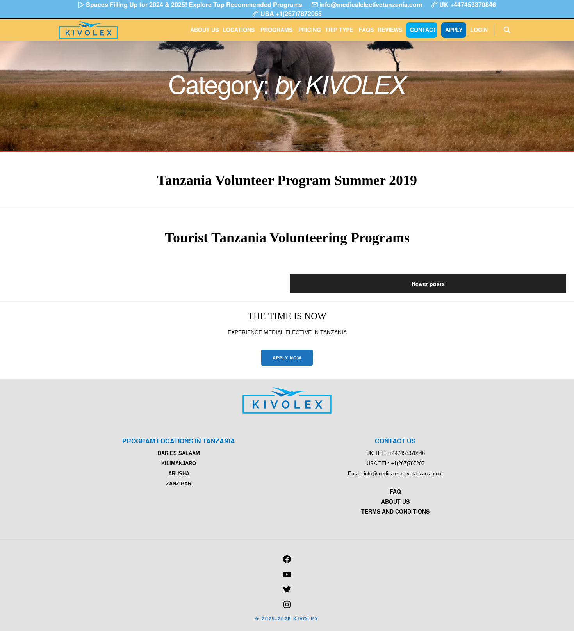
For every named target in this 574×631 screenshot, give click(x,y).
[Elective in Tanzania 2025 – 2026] (287, 412)
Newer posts (428, 284)
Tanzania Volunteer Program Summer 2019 (287, 180)
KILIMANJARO (178, 463)
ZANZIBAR (178, 484)
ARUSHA (178, 473)
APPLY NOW (287, 358)
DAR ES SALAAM (179, 453)
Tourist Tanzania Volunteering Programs (287, 237)
